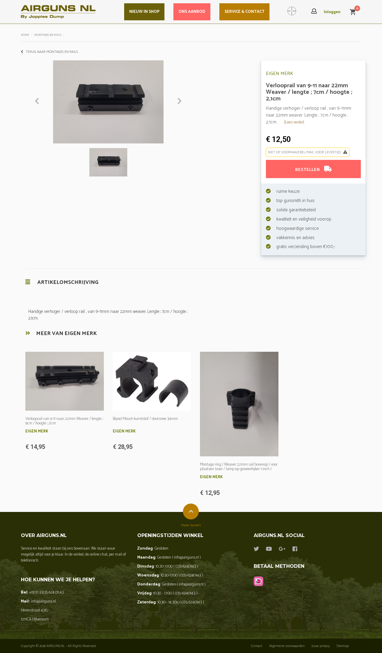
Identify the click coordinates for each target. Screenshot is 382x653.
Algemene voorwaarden (287, 646)
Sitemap (343, 646)
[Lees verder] (294, 122)
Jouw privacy (321, 646)
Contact (256, 646)
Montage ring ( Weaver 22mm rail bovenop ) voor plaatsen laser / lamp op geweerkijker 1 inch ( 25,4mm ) (239, 469)
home (25, 35)
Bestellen (308, 169)
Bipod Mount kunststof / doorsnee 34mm (145, 418)
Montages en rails (47, 35)
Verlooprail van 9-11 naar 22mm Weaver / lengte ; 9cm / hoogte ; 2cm (64, 421)
